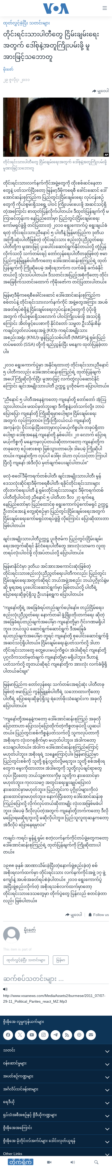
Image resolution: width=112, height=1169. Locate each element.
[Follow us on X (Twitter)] (20, 1035)
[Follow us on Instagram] (43, 1035)
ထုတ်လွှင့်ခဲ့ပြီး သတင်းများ (26, 23)
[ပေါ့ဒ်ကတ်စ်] (79, 1035)
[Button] (100, 91)
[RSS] (67, 1035)
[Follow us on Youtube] (32, 1035)
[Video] (49, 1162)
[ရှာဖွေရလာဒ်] (96, 1162)
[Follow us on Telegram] (55, 1035)
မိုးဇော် (8, 69)
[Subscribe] (91, 1035)
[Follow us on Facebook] (8, 1035)
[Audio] (72, 1162)
